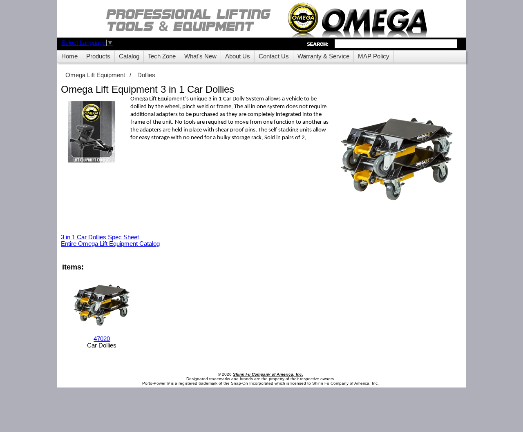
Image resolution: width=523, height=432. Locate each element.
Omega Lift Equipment (95, 75)
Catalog (129, 56)
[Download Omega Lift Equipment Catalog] (91, 132)
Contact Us (274, 56)
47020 (102, 339)
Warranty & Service (323, 56)
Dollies (146, 75)
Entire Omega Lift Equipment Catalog (110, 243)
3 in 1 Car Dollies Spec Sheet (100, 237)
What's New (200, 56)
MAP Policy (373, 56)
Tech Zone (162, 56)
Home (69, 56)
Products (98, 56)
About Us (237, 56)
